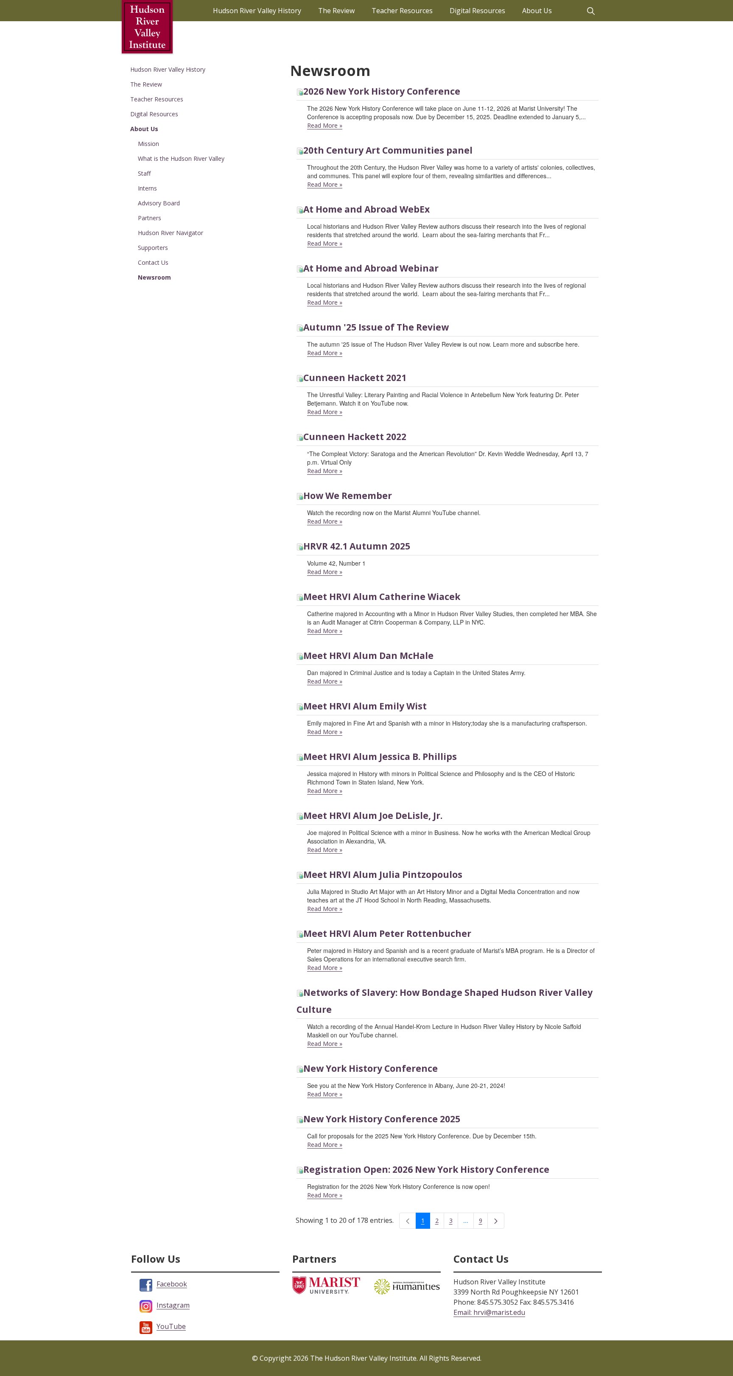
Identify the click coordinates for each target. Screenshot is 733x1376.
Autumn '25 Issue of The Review (376, 327)
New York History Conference (370, 1068)
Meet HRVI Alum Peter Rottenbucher (387, 933)
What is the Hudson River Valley (181, 158)
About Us (144, 129)
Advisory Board (159, 203)
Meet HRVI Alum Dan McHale (368, 655)
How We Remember (347, 496)
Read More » (324, 125)
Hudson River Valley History (167, 69)
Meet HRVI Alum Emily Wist (365, 706)
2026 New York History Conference (381, 91)
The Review (146, 84)
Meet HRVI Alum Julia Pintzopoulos (382, 874)
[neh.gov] (407, 1286)
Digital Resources (154, 114)
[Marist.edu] (326, 1285)
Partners (149, 218)
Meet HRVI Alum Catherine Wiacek (381, 597)
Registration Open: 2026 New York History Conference (426, 1169)
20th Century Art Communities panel (388, 150)
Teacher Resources (156, 99)
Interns (147, 188)
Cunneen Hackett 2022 (354, 437)
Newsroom (154, 277)
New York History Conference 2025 (381, 1119)
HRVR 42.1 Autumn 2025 (356, 546)
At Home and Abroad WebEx (366, 209)
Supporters (153, 248)
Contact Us (153, 262)
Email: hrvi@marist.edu (489, 1312)
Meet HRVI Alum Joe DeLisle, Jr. (372, 815)
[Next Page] (495, 1221)
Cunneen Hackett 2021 (354, 378)
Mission (148, 144)
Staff (144, 173)
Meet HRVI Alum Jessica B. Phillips (380, 756)
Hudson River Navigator (170, 233)
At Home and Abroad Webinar (371, 268)
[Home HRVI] (147, 26)
